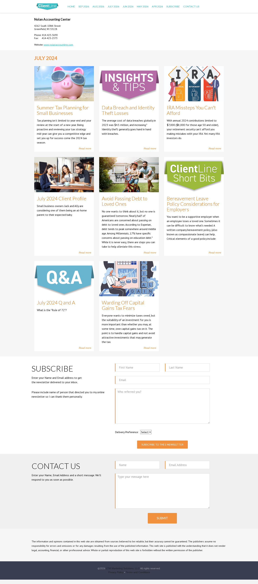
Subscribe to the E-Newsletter (162, 444)
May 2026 (142, 6)
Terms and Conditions (138, 572)
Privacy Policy (115, 572)
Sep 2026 (83, 6)
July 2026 (113, 6)
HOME (71, 6)
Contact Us (191, 6)
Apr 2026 (157, 6)
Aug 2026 (98, 6)
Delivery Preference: (127, 432)
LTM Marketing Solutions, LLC (123, 568)
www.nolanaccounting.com (58, 44)
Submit (162, 518)
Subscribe (173, 6)
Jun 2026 (128, 6)
